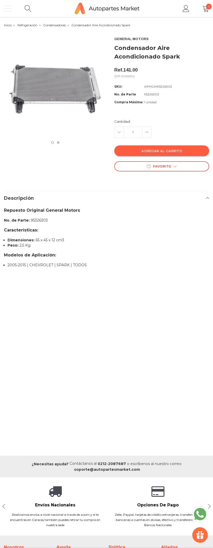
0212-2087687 (112, 463)
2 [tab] (58, 142)
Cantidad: (122, 121)
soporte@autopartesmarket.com (107, 469)
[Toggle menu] (8, 8)
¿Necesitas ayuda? (50, 464)
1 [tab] (52, 142)
